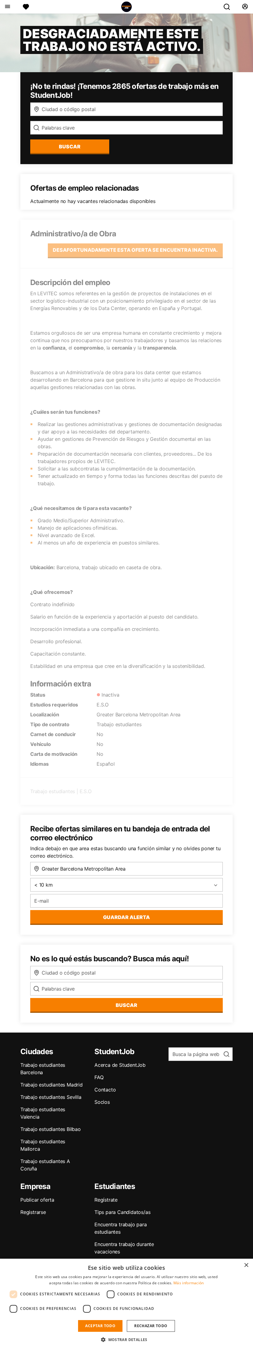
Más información (188, 1283)
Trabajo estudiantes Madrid (51, 1085)
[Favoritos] (26, 6)
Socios (102, 1102)
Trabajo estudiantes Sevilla (50, 1097)
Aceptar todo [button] (100, 1325)
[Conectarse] (245, 7)
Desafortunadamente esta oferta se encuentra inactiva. (135, 250)
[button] (126, 1339)
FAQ (98, 1077)
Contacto (105, 1090)
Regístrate (106, 1200)
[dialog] (126, 1304)
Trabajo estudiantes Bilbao (50, 1129)
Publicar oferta (37, 1200)
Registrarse (33, 1212)
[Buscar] (229, 6)
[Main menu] (7, 7)
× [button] (246, 1265)
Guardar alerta (126, 917)
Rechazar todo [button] (150, 1325)
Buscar (70, 146)
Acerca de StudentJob (120, 1065)
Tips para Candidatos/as (122, 1212)
